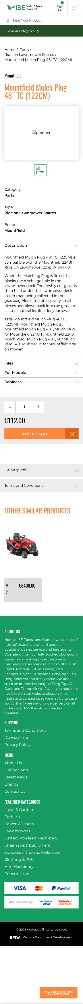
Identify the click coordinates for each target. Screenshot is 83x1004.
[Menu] (75, 8)
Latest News (15, 777)
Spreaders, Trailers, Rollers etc (32, 852)
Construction (16, 874)
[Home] (25, 8)
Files (8, 363)
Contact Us (14, 791)
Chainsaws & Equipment (27, 845)
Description (15, 245)
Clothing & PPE (18, 859)
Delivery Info (15, 470)
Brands (11, 784)
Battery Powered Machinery (30, 838)
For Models (15, 373)
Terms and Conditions (23, 485)
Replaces (13, 382)
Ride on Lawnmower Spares (29, 55)
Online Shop (16, 770)
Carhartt (12, 817)
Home (9, 50)
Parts (24, 50)
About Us (13, 763)
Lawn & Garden (18, 810)
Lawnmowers (17, 831)
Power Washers (19, 824)
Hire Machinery (18, 867)
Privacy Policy (17, 745)
